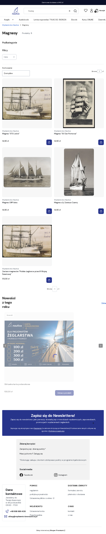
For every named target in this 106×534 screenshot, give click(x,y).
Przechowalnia (36, 515)
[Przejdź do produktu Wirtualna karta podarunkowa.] (39, 347)
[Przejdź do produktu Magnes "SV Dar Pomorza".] (79, 103)
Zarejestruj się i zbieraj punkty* (33, 449)
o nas (70, 515)
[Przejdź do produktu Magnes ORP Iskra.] (27, 172)
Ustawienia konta (37, 511)
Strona (94, 71)
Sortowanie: (7, 68)
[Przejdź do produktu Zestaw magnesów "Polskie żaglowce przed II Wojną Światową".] (27, 241)
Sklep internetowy (49, 530)
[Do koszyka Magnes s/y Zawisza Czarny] (101, 211)
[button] (75, 11)
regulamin (34, 490)
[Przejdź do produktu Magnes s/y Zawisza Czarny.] (79, 172)
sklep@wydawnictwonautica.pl (22, 516)
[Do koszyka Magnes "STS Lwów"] (49, 142)
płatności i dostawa (76, 494)
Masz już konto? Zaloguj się (31, 453)
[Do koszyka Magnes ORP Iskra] (49, 211)
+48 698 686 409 (18, 511)
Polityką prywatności (56, 431)
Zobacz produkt (64, 393)
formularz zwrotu (75, 490)
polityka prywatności (39, 494)
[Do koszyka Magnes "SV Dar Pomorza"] (101, 142)
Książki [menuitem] (7, 19)
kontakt (71, 511)
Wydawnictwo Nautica (10, 25)
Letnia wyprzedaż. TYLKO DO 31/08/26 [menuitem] (50, 19)
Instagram (63, 475)
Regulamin (38, 428)
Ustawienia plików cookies (41, 498)
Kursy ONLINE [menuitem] (87, 19)
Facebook (28, 475)
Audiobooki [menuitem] (24, 19)
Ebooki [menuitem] (74, 19)
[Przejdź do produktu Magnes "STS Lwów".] (27, 103)
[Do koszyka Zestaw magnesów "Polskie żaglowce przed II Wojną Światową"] (49, 280)
